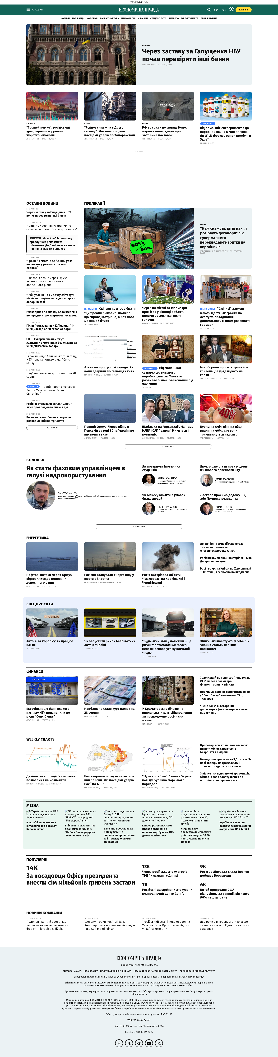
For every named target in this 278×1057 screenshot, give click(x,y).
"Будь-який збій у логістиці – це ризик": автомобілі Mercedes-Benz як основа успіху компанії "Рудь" (166, 647)
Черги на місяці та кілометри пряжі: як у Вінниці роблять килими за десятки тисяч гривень (164, 313)
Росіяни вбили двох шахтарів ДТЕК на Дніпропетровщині (226, 559)
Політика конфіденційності (116, 971)
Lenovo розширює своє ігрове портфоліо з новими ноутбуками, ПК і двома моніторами (158, 830)
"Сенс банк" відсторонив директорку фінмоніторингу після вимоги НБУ (224, 709)
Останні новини (42, 203)
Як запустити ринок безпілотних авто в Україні (109, 643)
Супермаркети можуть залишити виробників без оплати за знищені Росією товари (51, 342)
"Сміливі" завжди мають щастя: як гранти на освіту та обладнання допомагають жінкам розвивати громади (225, 317)
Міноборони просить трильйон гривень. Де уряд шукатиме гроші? (224, 371)
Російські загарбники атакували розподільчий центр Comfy (48, 419)
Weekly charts (189, 18)
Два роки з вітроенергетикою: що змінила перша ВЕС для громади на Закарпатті (224, 925)
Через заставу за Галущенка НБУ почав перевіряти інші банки (191, 55)
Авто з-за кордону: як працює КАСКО (49, 643)
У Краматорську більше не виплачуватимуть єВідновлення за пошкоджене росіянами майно (167, 714)
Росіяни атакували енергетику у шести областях (109, 577)
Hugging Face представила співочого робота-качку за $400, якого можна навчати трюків (196, 835)
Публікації (78, 18)
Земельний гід (209, 18)
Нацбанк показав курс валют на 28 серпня (51, 375)
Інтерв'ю (174, 18)
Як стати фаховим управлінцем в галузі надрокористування (75, 471)
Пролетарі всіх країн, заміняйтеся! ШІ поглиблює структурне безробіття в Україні (224, 748)
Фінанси (143, 18)
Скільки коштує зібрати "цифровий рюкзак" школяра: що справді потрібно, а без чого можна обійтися (110, 315)
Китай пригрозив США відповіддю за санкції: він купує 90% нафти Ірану (224, 893)
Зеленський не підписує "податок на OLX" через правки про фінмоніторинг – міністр (225, 681)
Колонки (92, 18)
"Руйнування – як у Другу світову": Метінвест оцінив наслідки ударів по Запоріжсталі (109, 131)
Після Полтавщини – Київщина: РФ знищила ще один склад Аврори (50, 327)
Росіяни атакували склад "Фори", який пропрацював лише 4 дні (49, 405)
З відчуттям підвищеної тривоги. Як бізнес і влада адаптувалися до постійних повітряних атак (225, 777)
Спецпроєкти (158, 18)
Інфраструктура (109, 18)
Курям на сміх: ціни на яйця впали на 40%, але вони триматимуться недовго (221, 430)
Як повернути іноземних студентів (161, 468)
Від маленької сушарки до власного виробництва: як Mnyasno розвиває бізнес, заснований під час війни (167, 376)
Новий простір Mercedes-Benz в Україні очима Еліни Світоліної (51, 390)
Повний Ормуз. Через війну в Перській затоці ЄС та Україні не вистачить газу (109, 430)
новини (65, 18)
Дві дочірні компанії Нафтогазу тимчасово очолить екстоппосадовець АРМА (221, 547)
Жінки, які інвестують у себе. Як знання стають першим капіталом (224, 645)
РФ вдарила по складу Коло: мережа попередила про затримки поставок (164, 131)
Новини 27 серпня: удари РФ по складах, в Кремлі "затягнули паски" (51, 227)
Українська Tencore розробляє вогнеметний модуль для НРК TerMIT (235, 826)
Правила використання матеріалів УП (155, 971)
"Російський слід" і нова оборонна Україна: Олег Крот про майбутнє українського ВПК (166, 925)
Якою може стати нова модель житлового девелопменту (224, 468)
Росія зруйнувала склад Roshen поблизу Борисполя (224, 873)
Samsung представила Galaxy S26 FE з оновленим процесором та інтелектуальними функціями (119, 835)
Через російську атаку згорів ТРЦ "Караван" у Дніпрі (164, 873)
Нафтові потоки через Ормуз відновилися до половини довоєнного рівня (46, 281)
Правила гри (128, 18)
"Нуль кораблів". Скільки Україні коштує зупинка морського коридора (167, 780)
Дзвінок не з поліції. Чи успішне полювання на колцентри (50, 778)
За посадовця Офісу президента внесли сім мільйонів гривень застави (80, 879)
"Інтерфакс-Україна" (152, 982)
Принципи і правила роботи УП (197, 971)
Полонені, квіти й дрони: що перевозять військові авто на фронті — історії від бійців (47, 925)
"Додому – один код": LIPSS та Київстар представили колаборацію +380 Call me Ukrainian (109, 925)
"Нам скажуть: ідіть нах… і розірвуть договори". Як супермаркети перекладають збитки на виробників (223, 237)
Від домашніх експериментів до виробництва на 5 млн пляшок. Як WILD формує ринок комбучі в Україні (225, 133)
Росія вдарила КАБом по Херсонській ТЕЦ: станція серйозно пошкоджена (225, 570)
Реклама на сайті (72, 971)
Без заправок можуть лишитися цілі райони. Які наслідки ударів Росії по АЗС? (109, 780)
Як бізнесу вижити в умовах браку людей (163, 497)
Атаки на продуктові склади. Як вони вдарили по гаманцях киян (109, 369)
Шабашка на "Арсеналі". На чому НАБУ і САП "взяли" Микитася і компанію (167, 430)
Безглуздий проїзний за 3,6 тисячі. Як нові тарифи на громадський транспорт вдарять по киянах (226, 763)
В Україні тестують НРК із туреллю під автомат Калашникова (41, 826)
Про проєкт (91, 971)
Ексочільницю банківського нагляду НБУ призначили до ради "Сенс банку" (51, 359)
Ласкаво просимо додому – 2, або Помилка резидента (223, 497)
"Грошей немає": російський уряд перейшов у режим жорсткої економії (48, 131)
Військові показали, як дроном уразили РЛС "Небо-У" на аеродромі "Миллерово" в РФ (80, 830)
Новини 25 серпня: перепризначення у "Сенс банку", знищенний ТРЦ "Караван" (225, 695)
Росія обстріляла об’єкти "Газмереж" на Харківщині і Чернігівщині (163, 578)
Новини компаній (44, 913)
